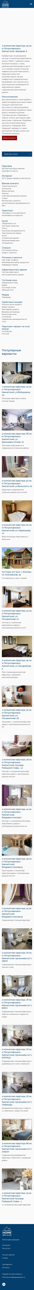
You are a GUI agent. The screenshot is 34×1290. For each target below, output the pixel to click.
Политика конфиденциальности (13, 1277)
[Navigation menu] (31, 4)
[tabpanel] (17, 250)
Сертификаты (7, 1264)
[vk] (3, 1285)
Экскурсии (6, 1245)
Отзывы (5, 1258)
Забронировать (9, 138)
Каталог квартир (8, 1255)
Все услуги (6, 1248)
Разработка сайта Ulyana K (12, 1274)
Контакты (5, 1268)
